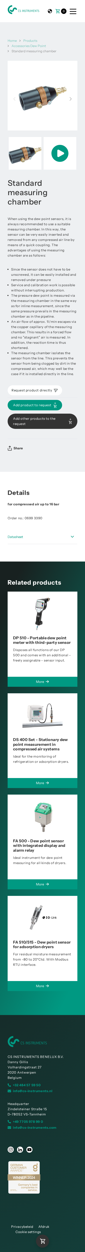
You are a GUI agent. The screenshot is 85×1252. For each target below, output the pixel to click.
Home (12, 41)
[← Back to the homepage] (42, 1041)
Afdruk (43, 1227)
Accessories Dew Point (29, 46)
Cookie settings (28, 1232)
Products (30, 41)
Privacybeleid (22, 1227)
